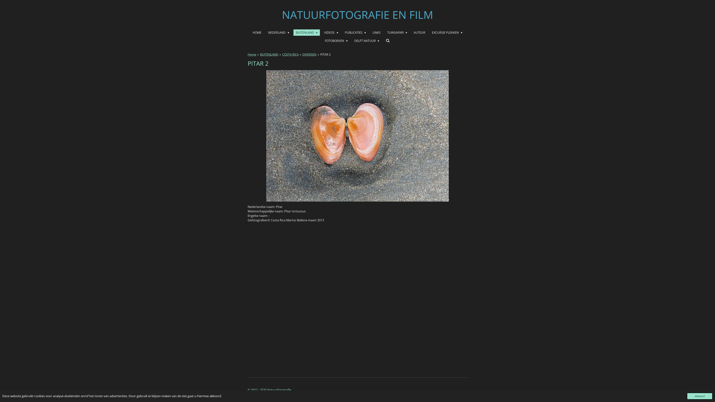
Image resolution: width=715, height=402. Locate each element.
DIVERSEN (309, 54)
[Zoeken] (387, 41)
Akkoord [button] (700, 396)
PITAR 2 (325, 54)
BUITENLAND (269, 54)
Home (252, 54)
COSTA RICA (290, 54)
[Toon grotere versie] (357, 136)
